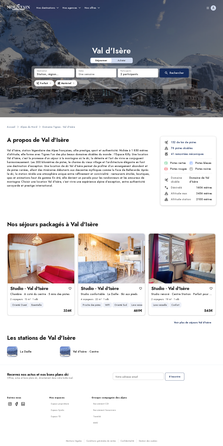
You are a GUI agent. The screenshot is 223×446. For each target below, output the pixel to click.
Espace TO (56, 416)
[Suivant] (69, 258)
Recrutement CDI (101, 403)
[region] (41, 258)
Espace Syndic (57, 410)
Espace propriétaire (60, 403)
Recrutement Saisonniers (104, 410)
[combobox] (54, 73)
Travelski (97, 416)
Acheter (122, 60)
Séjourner (101, 60)
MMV (95, 422)
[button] (174, 73)
